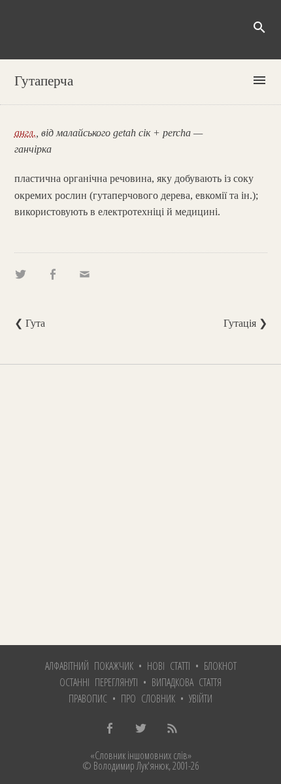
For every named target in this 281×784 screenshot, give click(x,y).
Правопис (88, 698)
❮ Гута (29, 323)
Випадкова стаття (187, 682)
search (259, 27)
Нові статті (168, 666)
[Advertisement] (140, 505)
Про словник (148, 698)
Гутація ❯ (245, 323)
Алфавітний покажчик (89, 666)
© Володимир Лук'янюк (125, 766)
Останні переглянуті (98, 682)
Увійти (200, 698)
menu (259, 80)
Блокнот (220, 666)
